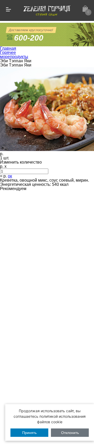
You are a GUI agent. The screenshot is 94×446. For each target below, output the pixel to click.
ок (10, 176)
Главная (8, 48)
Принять (29, 433)
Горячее (8, 52)
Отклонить (70, 433)
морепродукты (14, 56)
